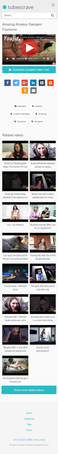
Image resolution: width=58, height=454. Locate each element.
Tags (29, 424)
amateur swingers (21, 113)
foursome (21, 121)
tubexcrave (20, 7)
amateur (38, 106)
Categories (29, 418)
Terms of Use (39, 439)
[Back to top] (53, 447)
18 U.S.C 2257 (19, 439)
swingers (38, 121)
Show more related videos (29, 390)
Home (29, 413)
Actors (29, 430)
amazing (42, 113)
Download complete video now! (30, 69)
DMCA (29, 439)
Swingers (21, 106)
